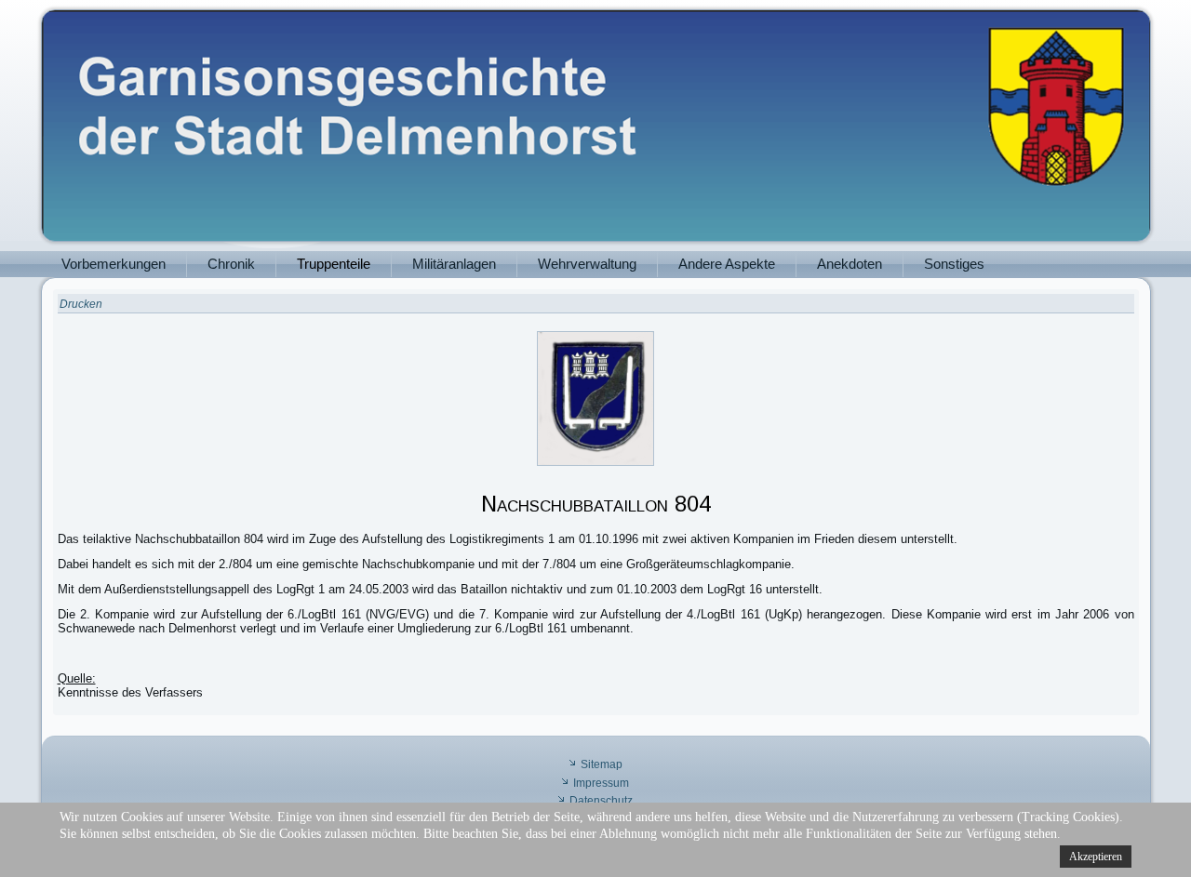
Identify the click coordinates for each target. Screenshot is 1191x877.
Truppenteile (333, 264)
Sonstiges (954, 264)
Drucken (81, 304)
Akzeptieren (1095, 856)
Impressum (601, 783)
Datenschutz (601, 800)
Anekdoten (849, 264)
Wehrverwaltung (587, 264)
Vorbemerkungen (113, 264)
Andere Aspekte (726, 264)
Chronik (231, 264)
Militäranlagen (454, 264)
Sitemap (601, 764)
